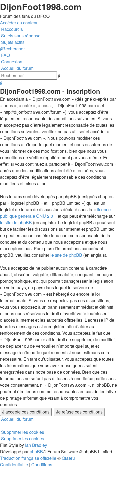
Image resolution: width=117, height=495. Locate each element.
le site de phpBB (16, 222)
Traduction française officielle (28, 458)
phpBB (36, 451)
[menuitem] (20, 35)
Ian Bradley (36, 445)
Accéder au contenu (19, 22)
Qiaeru (68, 458)
